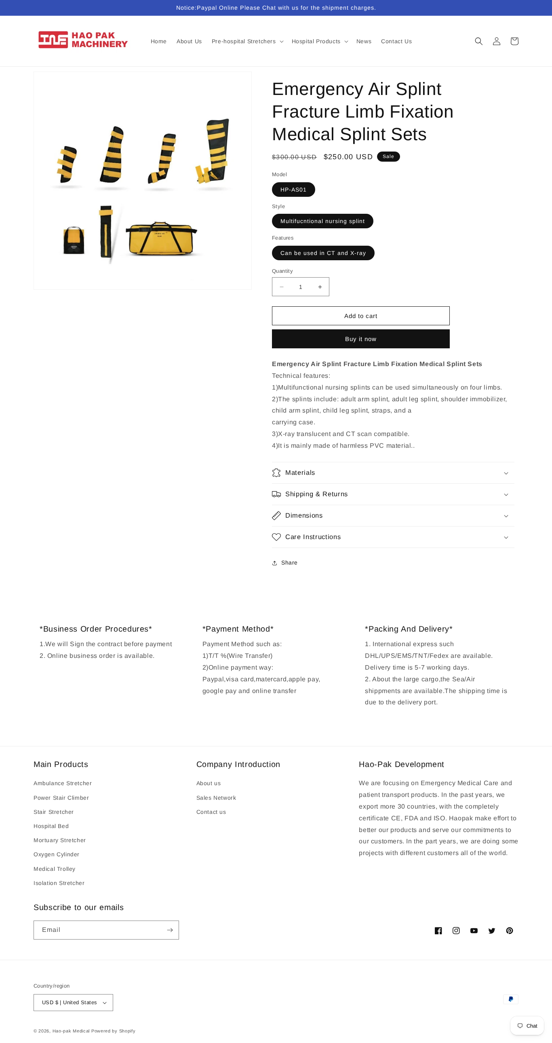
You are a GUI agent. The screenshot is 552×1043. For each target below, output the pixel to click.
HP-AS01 (293, 189)
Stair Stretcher (54, 812)
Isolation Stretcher (59, 883)
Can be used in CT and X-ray (323, 253)
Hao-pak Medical (71, 1030)
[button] (247, 41)
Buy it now (361, 338)
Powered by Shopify (113, 1030)
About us (208, 783)
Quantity (282, 271)
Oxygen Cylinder (57, 854)
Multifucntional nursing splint (322, 221)
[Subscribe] (170, 930)
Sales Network (216, 797)
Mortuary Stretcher (60, 840)
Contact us (211, 812)
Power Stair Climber (61, 797)
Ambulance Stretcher (63, 783)
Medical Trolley (55, 869)
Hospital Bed (51, 826)
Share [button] (289, 562)
